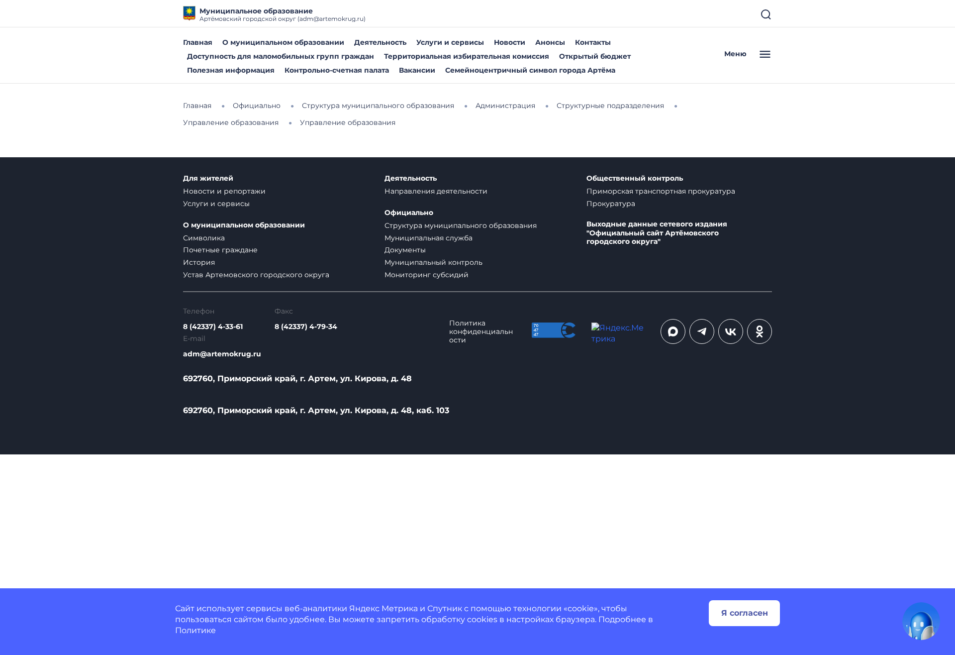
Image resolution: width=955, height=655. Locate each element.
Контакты (593, 42)
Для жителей (208, 178)
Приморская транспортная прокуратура (660, 191)
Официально (408, 213)
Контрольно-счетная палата (337, 70)
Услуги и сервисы (450, 42)
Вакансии (417, 70)
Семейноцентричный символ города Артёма (530, 70)
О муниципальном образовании (283, 42)
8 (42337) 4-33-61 (213, 327)
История (199, 262)
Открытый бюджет (595, 56)
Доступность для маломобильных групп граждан (280, 56)
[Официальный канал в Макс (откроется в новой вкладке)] (673, 331)
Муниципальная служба (428, 237)
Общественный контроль (634, 178)
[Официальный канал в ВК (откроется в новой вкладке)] (730, 331)
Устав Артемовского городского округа (256, 274)
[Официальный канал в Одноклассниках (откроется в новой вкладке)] (759, 331)
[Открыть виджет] (921, 621)
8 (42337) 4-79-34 (306, 327)
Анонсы (550, 42)
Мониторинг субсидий (426, 274)
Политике (195, 630)
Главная (197, 42)
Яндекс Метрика (383, 608)
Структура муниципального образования (460, 225)
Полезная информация (231, 70)
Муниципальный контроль (433, 262)
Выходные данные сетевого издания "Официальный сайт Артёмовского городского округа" (656, 233)
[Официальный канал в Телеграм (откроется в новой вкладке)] (701, 331)
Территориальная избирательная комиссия (466, 56)
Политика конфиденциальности (481, 331)
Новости (509, 42)
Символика (204, 237)
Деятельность (380, 42)
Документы (405, 249)
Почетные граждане (220, 249)
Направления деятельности (435, 191)
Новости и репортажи (224, 191)
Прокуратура (610, 203)
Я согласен (744, 613)
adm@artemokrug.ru (222, 354)
